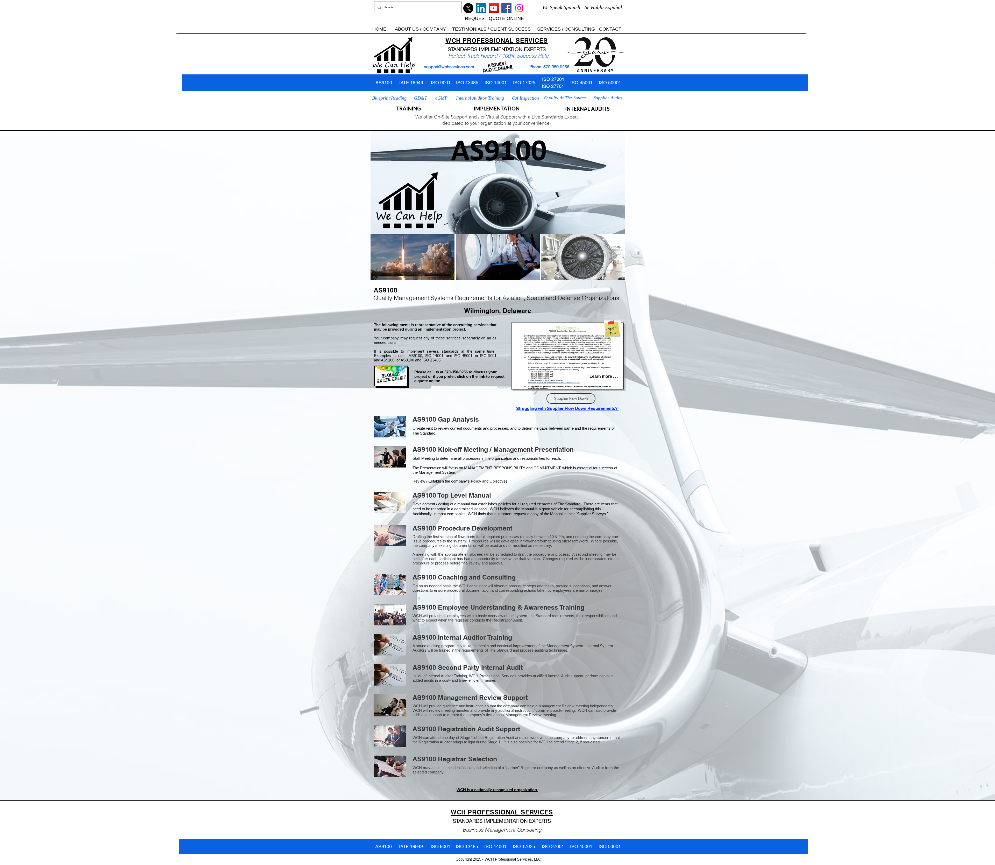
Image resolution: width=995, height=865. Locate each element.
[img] (412, 257)
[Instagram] (519, 8)
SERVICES (532, 40)
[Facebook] (506, 8)
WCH (453, 40)
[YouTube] (494, 8)
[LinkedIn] (481, 8)
